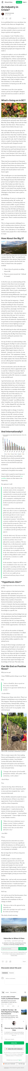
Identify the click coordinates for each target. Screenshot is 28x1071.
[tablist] (8, 972)
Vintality (10, 1004)
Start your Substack (10, 1064)
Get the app (22, 1064)
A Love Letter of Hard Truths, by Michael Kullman (10, 997)
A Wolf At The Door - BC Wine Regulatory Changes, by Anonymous (10, 1011)
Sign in (24, 2)
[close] (23, 1021)
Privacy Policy (19, 1055)
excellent (3, 478)
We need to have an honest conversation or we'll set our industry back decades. (8, 1001)
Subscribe (19, 2)
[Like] (2, 18)
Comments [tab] (5, 973)
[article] (14, 1001)
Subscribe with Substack (15, 1049)
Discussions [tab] (13, 992)
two (22, 476)
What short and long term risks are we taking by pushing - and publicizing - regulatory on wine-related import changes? (10, 1016)
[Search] (25, 992)
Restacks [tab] (11, 973)
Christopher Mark (9, 13)
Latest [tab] (7, 992)
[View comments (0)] (6, 18)
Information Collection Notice (17, 954)
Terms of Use (21, 952)
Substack (6, 1067)
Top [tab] (3, 992)
